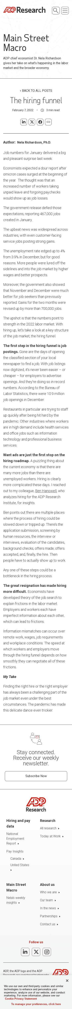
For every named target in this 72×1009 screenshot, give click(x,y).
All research (48, 828)
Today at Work (50, 836)
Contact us (47, 924)
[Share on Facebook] (40, 122)
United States (19, 865)
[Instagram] (47, 952)
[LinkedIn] (25, 952)
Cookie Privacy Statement (21, 998)
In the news (48, 908)
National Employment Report (15, 838)
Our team (46, 900)
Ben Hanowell (46, 491)
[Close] (67, 980)
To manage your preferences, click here (36, 1004)
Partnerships (48, 916)
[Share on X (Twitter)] (32, 122)
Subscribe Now (36, 776)
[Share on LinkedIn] (23, 122)
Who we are (48, 892)
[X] (36, 952)
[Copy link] (48, 122)
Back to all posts (37, 91)
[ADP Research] (24, 10)
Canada (15, 858)
